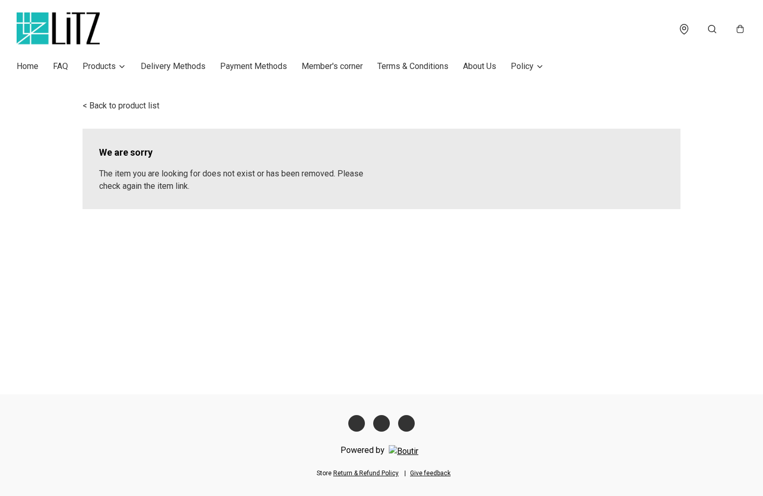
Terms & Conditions (412, 66)
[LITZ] (58, 29)
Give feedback (430, 473)
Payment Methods (253, 66)
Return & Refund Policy (366, 473)
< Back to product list (121, 106)
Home (27, 66)
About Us (479, 66)
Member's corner (332, 66)
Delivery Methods (173, 66)
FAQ (60, 66)
